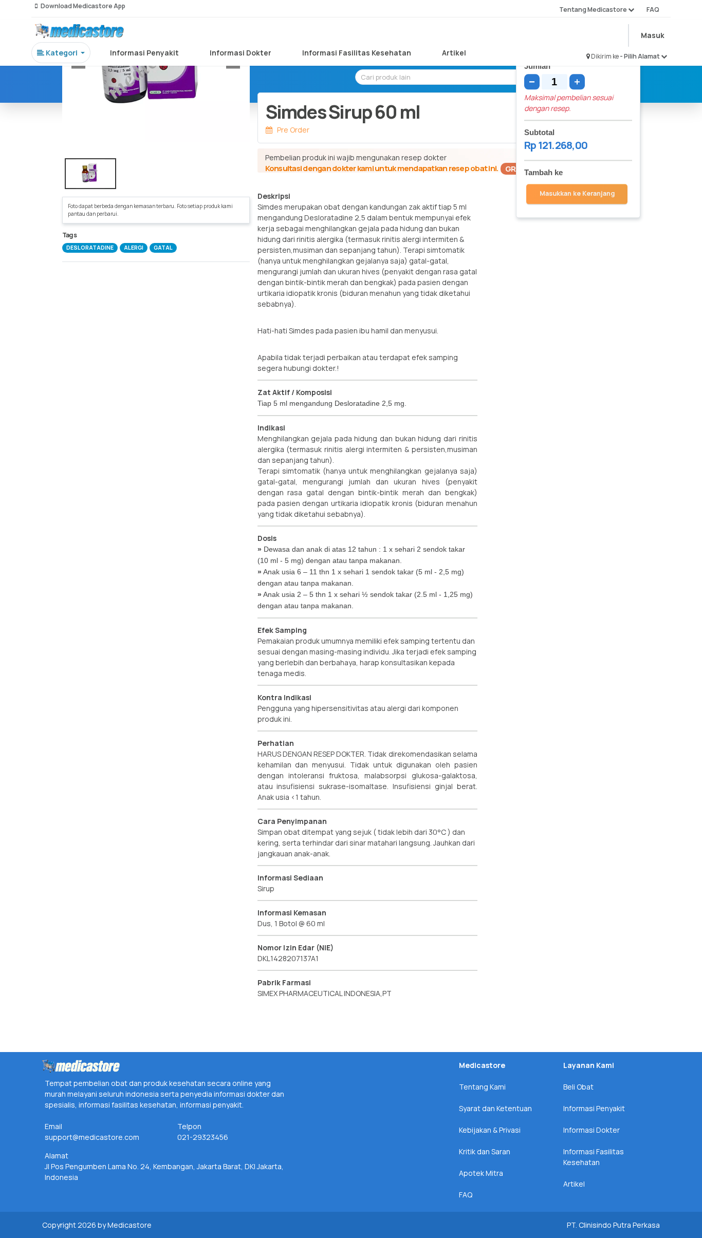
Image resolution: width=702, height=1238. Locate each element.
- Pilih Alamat (640, 56)
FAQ (652, 9)
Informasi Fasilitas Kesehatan (356, 53)
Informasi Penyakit (144, 53)
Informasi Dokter (240, 53)
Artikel (454, 53)
